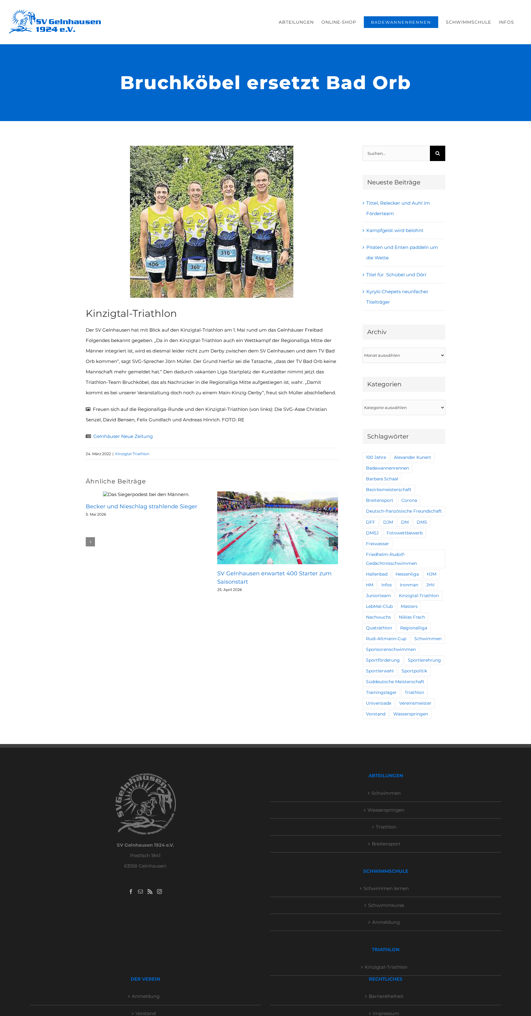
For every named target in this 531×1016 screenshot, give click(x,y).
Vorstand (375, 713)
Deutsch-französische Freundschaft (404, 511)
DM (405, 522)
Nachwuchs (378, 617)
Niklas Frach (412, 617)
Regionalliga (413, 627)
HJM (431, 574)
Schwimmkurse (386, 905)
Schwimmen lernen (386, 888)
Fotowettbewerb (405, 532)
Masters (409, 606)
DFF (370, 522)
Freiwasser (377, 543)
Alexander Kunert (412, 457)
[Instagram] (159, 891)
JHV (430, 584)
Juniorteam (378, 595)
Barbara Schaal (382, 478)
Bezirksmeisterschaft (388, 489)
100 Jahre (376, 457)
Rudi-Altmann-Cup (386, 638)
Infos (386, 584)
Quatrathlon (379, 627)
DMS (422, 522)
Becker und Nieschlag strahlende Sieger (141, 506)
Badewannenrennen (387, 468)
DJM (388, 522)
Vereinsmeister (415, 703)
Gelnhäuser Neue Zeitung (123, 436)
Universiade (378, 703)
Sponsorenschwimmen (391, 649)
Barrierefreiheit (386, 996)
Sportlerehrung (424, 660)
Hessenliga (407, 574)
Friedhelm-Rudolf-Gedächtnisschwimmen (391, 559)
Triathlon (414, 692)
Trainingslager (381, 692)
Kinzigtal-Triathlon (132, 453)
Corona (409, 500)
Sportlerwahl (380, 670)
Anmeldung (386, 922)
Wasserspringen (410, 713)
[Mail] (140, 891)
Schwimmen (428, 638)
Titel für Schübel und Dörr (396, 275)
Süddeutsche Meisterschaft (395, 681)
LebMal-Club (379, 606)
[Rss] (150, 891)
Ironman (409, 584)
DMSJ (372, 532)
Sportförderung (383, 660)
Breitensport (379, 500)
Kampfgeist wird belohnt (394, 230)
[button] (90, 541)
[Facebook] (130, 891)
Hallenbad (376, 574)
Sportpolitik (414, 670)
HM (369, 584)
